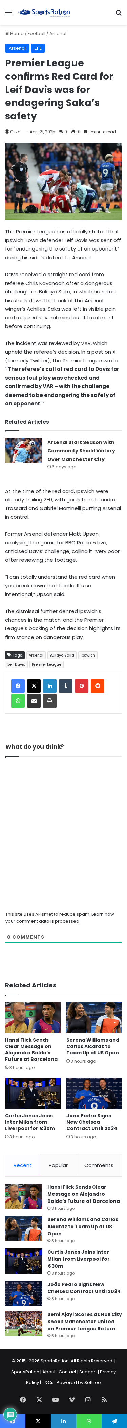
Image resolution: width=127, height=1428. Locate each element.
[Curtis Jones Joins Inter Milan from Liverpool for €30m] (33, 1093)
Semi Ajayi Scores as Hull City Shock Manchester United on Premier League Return (84, 1321)
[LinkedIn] (50, 686)
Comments (98, 1165)
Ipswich (88, 655)
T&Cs (48, 1382)
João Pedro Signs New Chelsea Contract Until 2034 (91, 1122)
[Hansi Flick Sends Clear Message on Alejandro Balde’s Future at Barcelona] (33, 1017)
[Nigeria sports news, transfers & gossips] (44, 12)
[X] (34, 686)
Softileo (92, 1382)
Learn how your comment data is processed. (59, 917)
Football (36, 33)
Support (88, 1371)
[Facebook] (18, 686)
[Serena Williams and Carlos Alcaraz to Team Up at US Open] (94, 1017)
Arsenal (57, 33)
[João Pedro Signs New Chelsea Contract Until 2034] (94, 1093)
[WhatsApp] (18, 701)
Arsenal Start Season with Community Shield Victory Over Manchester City (81, 451)
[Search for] (118, 15)
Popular (58, 1165)
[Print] (50, 701)
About (49, 1371)
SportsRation (25, 1371)
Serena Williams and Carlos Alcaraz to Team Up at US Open (92, 1046)
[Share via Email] (34, 701)
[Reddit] (97, 686)
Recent (23, 1165)
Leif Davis (16, 664)
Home (16, 33)
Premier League (46, 664)
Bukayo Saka (62, 655)
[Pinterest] (81, 686)
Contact (67, 1371)
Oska (15, 132)
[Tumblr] (65, 686)
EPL (38, 48)
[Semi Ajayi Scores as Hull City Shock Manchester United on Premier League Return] (23, 1323)
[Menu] (8, 15)
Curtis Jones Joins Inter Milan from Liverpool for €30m (30, 1122)
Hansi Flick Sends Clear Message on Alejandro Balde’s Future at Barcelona (31, 1050)
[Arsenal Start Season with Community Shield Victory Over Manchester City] (23, 450)
